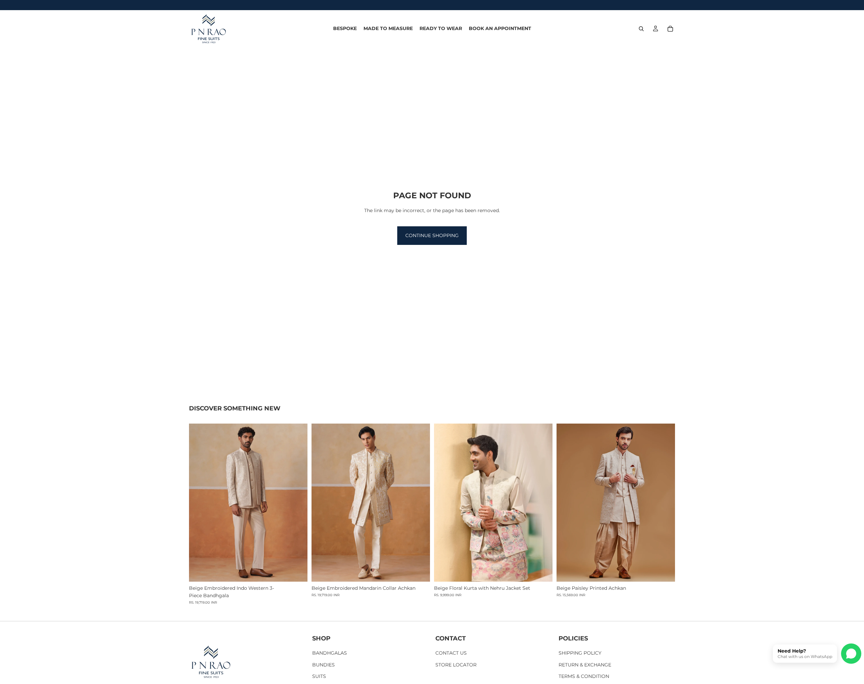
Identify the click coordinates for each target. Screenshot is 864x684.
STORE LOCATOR (456, 665)
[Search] (641, 28)
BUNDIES (323, 665)
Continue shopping (432, 235)
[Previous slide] (199, 502)
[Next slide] (297, 502)
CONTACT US (451, 653)
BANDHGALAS (329, 653)
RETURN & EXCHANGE (585, 665)
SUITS (319, 676)
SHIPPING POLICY (580, 653)
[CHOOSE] (297, 571)
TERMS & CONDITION (584, 676)
